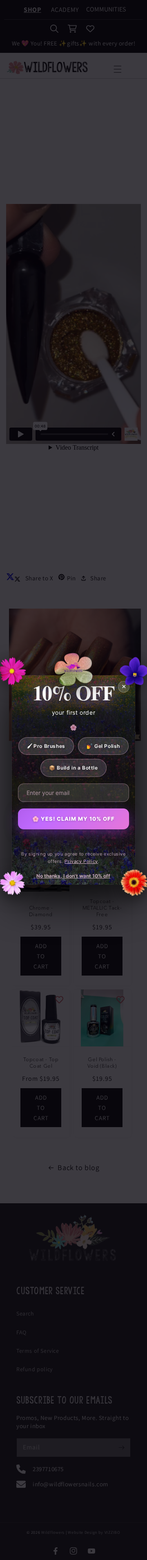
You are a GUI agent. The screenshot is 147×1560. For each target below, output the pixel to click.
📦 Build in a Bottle (73, 768)
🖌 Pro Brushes (46, 746)
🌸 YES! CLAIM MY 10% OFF (73, 818)
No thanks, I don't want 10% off (73, 876)
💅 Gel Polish (103, 746)
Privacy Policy (81, 861)
